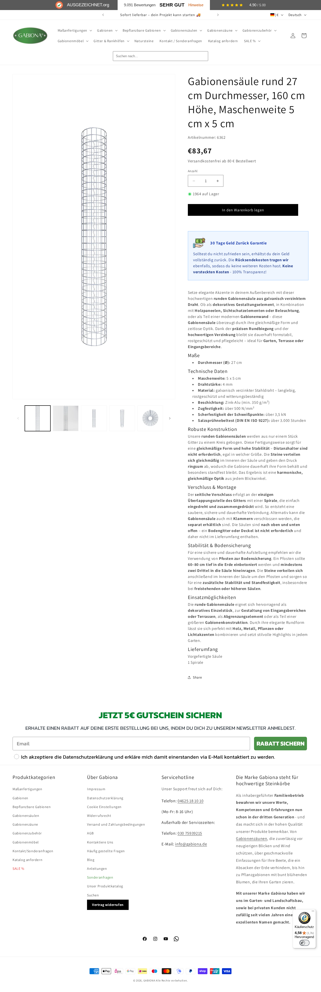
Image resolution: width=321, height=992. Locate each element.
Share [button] (197, 677)
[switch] (304, 943)
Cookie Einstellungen (104, 807)
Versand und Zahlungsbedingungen (116, 824)
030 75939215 (190, 833)
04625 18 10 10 (190, 801)
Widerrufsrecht (99, 815)
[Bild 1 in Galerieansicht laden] (37, 418)
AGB (90, 833)
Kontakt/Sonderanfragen (33, 851)
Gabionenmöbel (26, 842)
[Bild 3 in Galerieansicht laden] (94, 418)
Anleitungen (97, 868)
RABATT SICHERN (280, 743)
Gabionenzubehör (27, 833)
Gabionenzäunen (251, 838)
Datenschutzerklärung (105, 798)
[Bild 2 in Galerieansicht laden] (65, 418)
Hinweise (195, 5)
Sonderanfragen (100, 877)
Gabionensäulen (26, 815)
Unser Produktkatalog (105, 886)
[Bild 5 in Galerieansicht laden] (150, 418)
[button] (74, 30)
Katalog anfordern (27, 859)
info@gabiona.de (191, 844)
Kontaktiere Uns (100, 842)
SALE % (18, 868)
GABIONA (149, 980)
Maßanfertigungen (27, 789)
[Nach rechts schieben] (169, 418)
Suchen (93, 895)
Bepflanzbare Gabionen (32, 807)
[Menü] (313, 912)
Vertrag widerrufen (108, 904)
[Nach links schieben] (18, 418)
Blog (90, 859)
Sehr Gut (172, 5)
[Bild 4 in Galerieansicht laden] (122, 418)
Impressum (96, 789)
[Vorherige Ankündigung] (103, 15)
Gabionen (20, 798)
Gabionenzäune (25, 824)
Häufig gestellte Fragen (106, 851)
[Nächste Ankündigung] (217, 15)
